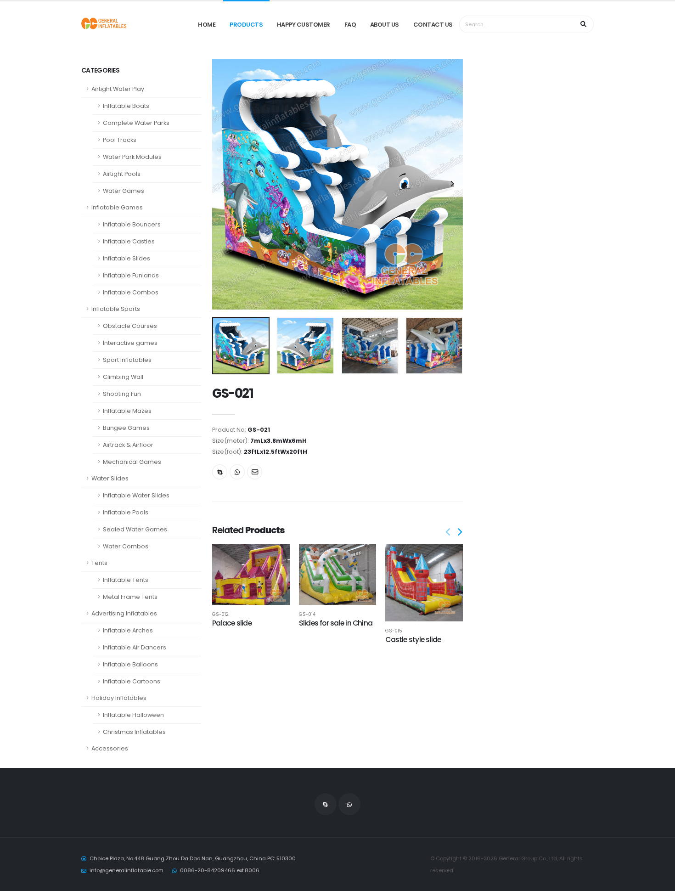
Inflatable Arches (128, 630)
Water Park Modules (132, 157)
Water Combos (125, 546)
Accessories (109, 748)
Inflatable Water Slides (136, 495)
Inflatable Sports (115, 309)
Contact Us (433, 24)
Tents (99, 563)
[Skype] (219, 471)
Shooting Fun (122, 394)
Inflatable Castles (129, 241)
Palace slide (232, 623)
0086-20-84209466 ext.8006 (219, 870)
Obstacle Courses (130, 326)
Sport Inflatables (127, 360)
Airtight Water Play (117, 89)
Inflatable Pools (125, 512)
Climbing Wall (123, 377)
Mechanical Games (132, 462)
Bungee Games (126, 428)
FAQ (350, 24)
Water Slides (110, 478)
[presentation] (223, 184)
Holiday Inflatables (118, 698)
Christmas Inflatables (134, 732)
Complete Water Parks (136, 123)
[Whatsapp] (237, 471)
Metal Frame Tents (130, 597)
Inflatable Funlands (131, 275)
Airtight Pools (122, 174)
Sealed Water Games (135, 529)
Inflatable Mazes (127, 411)
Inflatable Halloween (133, 715)
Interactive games (130, 343)
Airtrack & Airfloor (128, 445)
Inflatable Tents (125, 580)
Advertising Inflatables (124, 613)
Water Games (123, 191)
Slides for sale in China (336, 623)
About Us (384, 24)
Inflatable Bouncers (132, 224)
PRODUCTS (246, 24)
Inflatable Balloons (130, 664)
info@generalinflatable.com (126, 870)
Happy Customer (303, 24)
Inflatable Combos (130, 292)
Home (206, 24)
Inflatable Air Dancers (134, 647)
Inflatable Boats (126, 106)
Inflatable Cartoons (131, 681)
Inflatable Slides (126, 258)
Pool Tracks (119, 140)
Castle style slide (413, 639)
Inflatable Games (117, 207)
